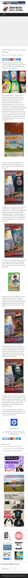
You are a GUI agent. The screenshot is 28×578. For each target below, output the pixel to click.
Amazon (7, 66)
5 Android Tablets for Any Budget (13, 446)
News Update (7, 444)
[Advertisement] (14, 31)
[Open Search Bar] (26, 14)
